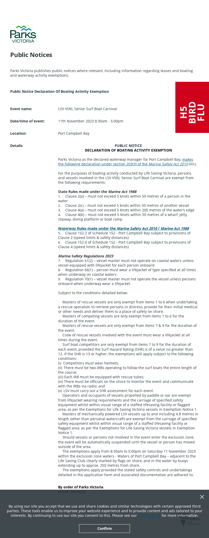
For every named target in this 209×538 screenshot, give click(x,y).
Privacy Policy (149, 515)
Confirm (104, 528)
